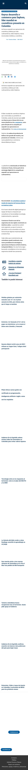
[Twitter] (7, 710)
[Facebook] (11, 77)
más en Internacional (20, 129)
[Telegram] (15, 77)
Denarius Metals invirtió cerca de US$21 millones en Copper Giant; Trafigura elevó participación (13, 346)
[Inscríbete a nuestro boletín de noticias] (4, 262)
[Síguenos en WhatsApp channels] (4, 268)
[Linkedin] (10, 710)
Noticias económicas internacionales (9, 11)
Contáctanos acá (14, 732)
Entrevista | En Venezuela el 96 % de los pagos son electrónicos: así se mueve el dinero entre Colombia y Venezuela (13, 324)
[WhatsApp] (2, 77)
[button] (26, 4)
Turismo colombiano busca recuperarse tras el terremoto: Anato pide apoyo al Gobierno (13, 605)
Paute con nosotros (14, 764)
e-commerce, (18, 122)
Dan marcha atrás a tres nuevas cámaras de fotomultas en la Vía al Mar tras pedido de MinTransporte (13, 563)
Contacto (14, 758)
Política (14, 760)
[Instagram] (13, 710)
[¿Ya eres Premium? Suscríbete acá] (4, 274)
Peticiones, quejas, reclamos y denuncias (14, 766)
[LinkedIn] (8, 77)
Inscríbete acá (6, 749)
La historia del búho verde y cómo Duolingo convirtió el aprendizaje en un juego (13, 542)
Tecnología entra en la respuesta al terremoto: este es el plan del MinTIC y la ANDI (13, 481)
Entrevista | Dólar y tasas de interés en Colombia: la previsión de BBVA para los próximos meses (13, 687)
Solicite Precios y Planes (14, 762)
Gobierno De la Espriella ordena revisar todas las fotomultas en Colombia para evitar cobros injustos (13, 439)
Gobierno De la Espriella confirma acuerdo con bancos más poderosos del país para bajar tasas (13, 646)
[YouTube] (18, 710)
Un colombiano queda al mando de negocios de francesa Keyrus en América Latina (13, 203)
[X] (5, 77)
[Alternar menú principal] (3, 3)
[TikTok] (15, 710)
